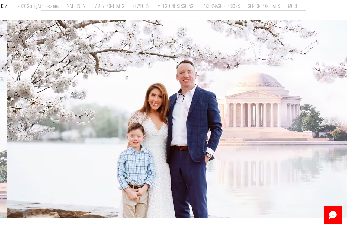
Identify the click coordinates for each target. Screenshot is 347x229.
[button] (173, 119)
